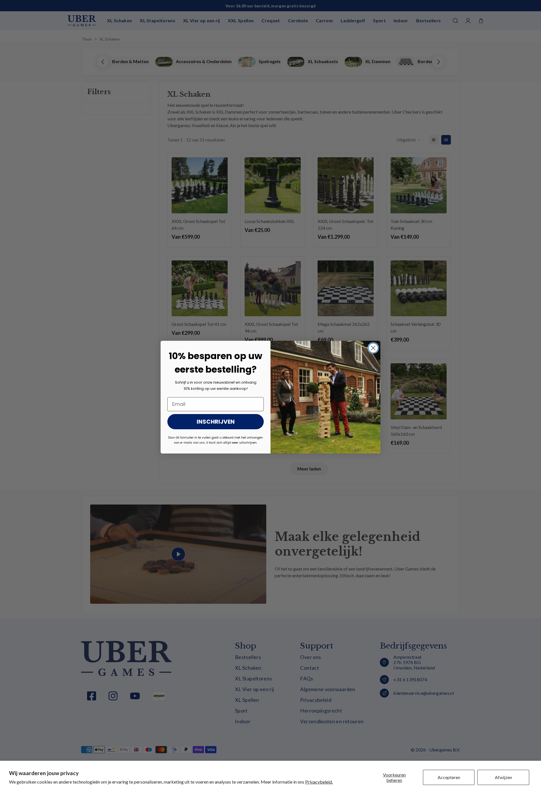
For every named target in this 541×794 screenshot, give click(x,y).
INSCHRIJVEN (216, 422)
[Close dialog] (373, 348)
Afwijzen (503, 777)
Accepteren (449, 777)
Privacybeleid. (319, 781)
